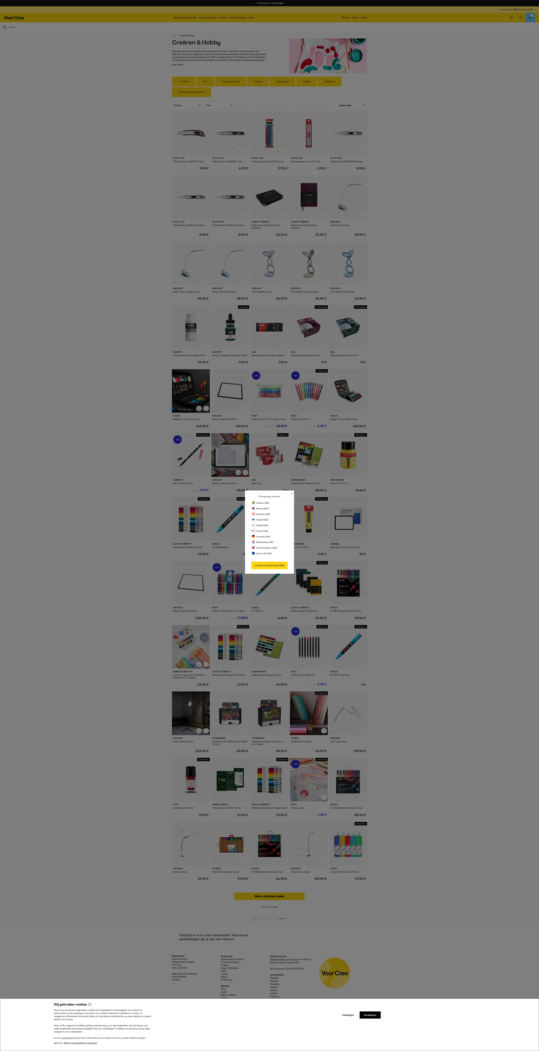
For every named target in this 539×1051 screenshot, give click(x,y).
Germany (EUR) (263, 536)
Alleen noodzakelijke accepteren (80, 1043)
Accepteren (370, 1015)
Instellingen (348, 1015)
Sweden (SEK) (262, 503)
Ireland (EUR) (262, 525)
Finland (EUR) (262, 520)
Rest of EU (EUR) (264, 553)
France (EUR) (262, 531)
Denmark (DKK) (263, 514)
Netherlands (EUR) (264, 542)
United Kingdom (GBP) (266, 548)
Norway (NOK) (262, 508)
